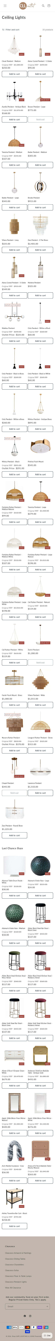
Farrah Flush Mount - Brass (12, 695)
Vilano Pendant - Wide (36, 695)
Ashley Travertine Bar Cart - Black (14, 1213)
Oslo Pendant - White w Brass (13, 419)
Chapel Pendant (8, 783)
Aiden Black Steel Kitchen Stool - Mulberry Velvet (40, 977)
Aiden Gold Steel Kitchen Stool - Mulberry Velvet (40, 1024)
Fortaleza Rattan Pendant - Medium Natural (12, 508)
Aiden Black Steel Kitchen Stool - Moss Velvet (14, 977)
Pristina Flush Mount (35, 462)
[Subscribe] (47, 1306)
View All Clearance (13, 1288)
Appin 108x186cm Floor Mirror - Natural (14, 1119)
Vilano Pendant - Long (10, 240)
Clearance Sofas (12, 1270)
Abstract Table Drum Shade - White (12, 882)
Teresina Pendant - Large (37, 507)
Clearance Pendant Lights (16, 1282)
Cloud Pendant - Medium (11, 61)
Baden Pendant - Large (10, 198)
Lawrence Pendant (35, 783)
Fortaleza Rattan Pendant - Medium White (12, 556)
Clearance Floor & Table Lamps (18, 1276)
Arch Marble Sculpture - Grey (13, 1166)
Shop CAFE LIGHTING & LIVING (23, 1336)
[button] (5, 6)
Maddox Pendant (8, 328)
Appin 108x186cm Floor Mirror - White (40, 1119)
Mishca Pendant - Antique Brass (40, 419)
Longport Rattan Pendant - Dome (40, 738)
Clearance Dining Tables (15, 1259)
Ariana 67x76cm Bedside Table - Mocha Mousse (40, 1167)
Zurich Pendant (33, 650)
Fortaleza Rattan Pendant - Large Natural (40, 556)
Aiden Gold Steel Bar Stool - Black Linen (12, 1024)
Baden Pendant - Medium (37, 152)
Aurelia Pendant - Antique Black (14, 107)
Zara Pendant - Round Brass (12, 826)
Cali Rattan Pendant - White (12, 650)
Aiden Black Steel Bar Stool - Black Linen (38, 929)
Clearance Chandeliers (14, 1265)
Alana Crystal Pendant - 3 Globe (14, 283)
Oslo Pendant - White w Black (39, 328)
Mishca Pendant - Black (10, 462)
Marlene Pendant (34, 283)
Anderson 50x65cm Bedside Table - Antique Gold (38, 1072)
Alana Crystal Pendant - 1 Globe (40, 61)
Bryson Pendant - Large (36, 107)
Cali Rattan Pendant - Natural (39, 602)
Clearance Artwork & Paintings (18, 1253)
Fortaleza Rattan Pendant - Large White (14, 603)
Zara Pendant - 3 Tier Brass (38, 240)
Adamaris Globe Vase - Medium (13, 928)
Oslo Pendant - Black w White (39, 374)
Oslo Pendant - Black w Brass (13, 374)
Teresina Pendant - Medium (12, 152)
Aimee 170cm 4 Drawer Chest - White (13, 1072)
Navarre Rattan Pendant (11, 738)
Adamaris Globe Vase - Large (38, 881)
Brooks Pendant (34, 198)
